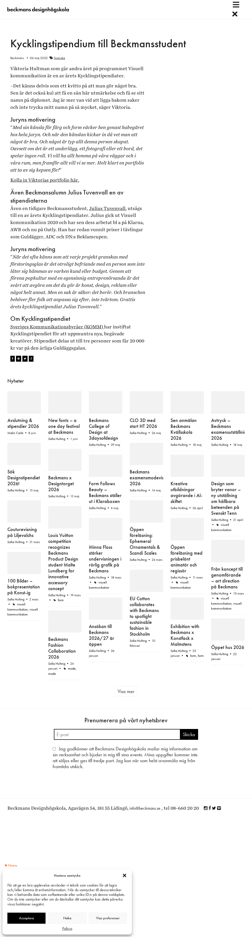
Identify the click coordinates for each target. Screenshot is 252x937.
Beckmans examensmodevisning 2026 (151, 477)
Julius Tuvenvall (107, 208)
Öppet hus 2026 (227, 647)
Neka (67, 918)
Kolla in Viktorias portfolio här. (44, 180)
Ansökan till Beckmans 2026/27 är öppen (101, 635)
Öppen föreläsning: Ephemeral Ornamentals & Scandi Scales (145, 541)
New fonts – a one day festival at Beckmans (64, 426)
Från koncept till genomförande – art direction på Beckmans (227, 578)
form (61, 600)
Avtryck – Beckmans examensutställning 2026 (230, 429)
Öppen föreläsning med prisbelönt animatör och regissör (187, 559)
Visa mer (126, 691)
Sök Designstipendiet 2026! (23, 477)
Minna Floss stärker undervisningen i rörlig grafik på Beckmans (105, 559)
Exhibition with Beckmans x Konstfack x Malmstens (185, 635)
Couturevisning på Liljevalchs (22, 532)
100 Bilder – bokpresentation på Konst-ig (23, 587)
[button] (124, 875)
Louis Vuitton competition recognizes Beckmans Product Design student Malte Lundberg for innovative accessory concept (63, 562)
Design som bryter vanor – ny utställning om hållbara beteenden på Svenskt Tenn (226, 498)
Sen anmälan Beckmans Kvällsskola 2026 (184, 429)
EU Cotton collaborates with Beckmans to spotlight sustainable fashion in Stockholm (144, 616)
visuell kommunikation (22, 611)
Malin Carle (15, 433)
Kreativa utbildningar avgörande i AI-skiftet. (187, 492)
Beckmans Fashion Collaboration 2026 (62, 648)
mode (72, 668)
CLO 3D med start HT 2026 (143, 423)
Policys (67, 928)
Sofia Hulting (56, 438)
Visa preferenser (108, 918)
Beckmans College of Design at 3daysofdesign (103, 429)
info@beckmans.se (144, 808)
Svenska (59, 58)
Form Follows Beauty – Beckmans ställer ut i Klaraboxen (105, 492)
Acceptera (26, 918)
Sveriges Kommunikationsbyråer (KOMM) (57, 327)
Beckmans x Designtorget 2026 (61, 483)
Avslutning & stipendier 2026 (23, 423)
